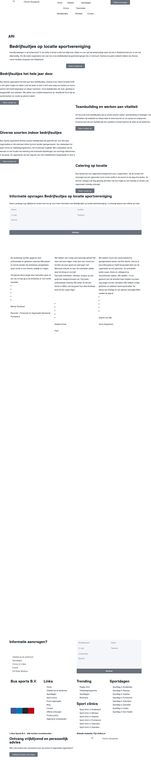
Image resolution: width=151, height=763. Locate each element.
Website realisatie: (85, 733)
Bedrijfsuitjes (62, 13)
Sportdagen (86, 2)
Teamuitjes (80, 8)
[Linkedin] (19, 711)
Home (59, 2)
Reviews (79, 13)
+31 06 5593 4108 (21, 703)
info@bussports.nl (18, 700)
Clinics (66, 8)
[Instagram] (25, 711)
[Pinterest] (31, 711)
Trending (84, 681)
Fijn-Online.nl (99, 733)
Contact (90, 13)
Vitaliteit (70, 2)
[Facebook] (14, 711)
